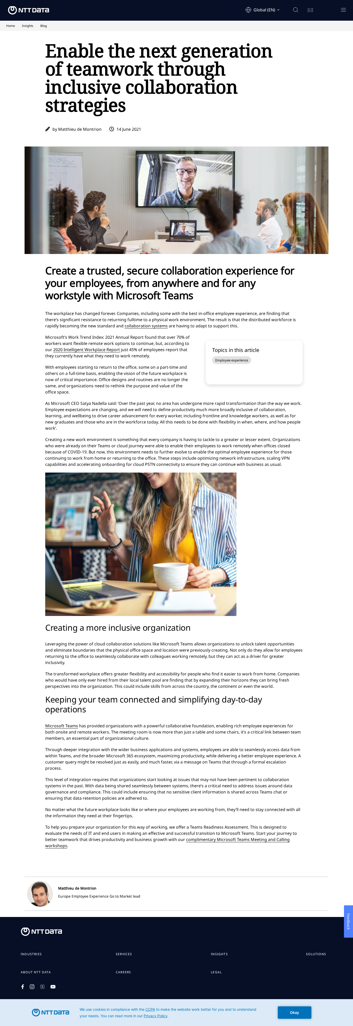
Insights (219, 954)
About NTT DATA (36, 972)
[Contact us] (310, 10)
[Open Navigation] (343, 10)
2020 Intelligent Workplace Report (86, 349)
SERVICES (124, 954)
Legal (216, 972)
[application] (176, 1012)
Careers (123, 972)
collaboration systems (146, 326)
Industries (31, 954)
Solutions (316, 954)
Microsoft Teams (61, 726)
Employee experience (231, 360)
